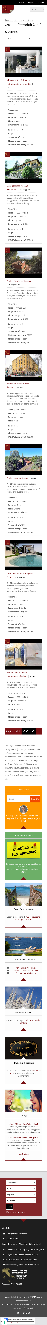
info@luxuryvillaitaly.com (17, 1233)
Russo (21, 2)
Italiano (41, 2)
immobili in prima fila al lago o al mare (27, 918)
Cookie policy (29, 1308)
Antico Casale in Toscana (19, 280)
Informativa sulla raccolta (10, 1323)
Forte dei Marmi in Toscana (26, 970)
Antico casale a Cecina (17, 477)
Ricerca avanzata (15, 1212)
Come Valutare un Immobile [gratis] (23, 1137)
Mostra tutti (24, 1154)
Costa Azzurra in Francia (26, 973)
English (31, 2)
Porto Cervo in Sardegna (26, 968)
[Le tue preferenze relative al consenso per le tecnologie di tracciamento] (4, 1322)
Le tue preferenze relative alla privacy (20, 1319)
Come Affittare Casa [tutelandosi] (23, 1124)
